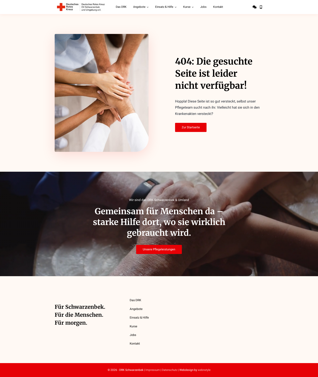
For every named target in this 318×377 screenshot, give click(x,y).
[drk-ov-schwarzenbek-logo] (81, 4)
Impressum (152, 370)
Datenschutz (169, 370)
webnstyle (204, 370)
